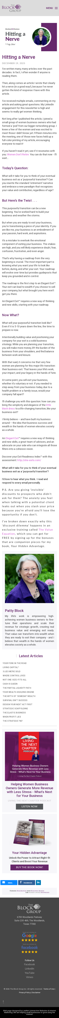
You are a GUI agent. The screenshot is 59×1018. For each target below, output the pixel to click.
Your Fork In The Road (15, 663)
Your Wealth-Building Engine (18, 692)
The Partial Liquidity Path (17, 688)
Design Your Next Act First (17, 704)
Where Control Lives (14, 676)
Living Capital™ (11, 667)
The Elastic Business (14, 713)
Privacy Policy (24, 992)
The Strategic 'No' (13, 721)
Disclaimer (36, 992)
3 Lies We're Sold (11, 671)
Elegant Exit (12, 438)
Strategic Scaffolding (15, 708)
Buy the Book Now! (29, 867)
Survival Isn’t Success (15, 700)
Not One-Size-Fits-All (14, 680)
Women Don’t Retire (18, 154)
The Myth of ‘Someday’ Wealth (19, 696)
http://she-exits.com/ (29, 460)
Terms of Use (48, 989)
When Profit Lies (12, 717)
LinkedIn (29, 968)
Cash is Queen (10, 684)
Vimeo (29, 977)
